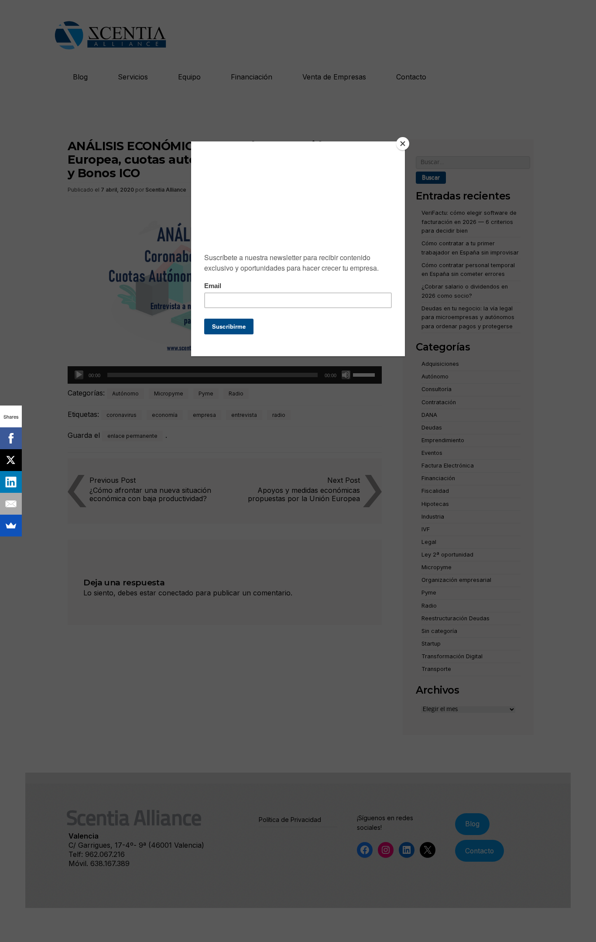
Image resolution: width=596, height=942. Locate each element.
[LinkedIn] (11, 482)
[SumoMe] (11, 525)
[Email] (11, 504)
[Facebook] (11, 438)
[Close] (402, 143)
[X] (11, 460)
